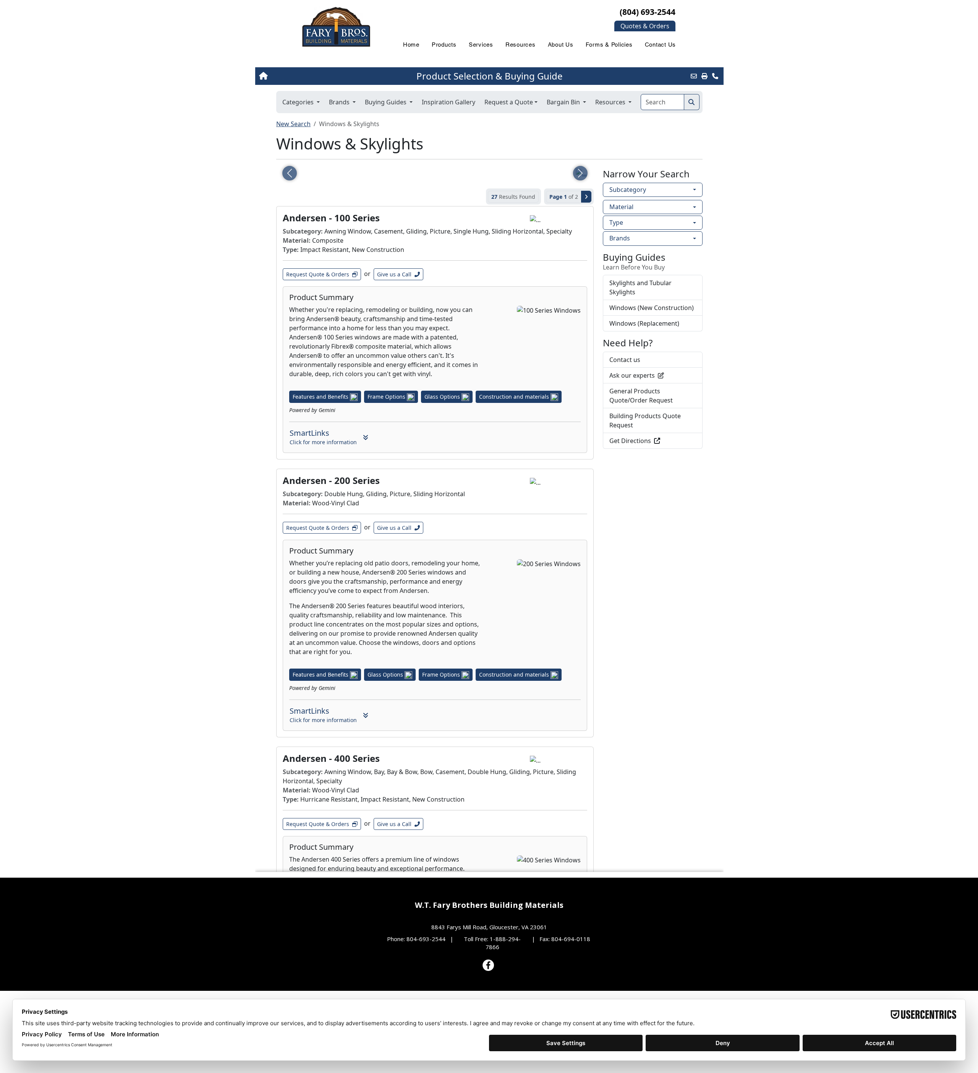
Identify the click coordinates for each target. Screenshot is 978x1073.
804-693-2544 (425, 939)
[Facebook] (488, 965)
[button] (644, 26)
